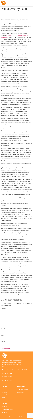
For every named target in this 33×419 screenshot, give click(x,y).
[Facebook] (5, 412)
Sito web (3, 341)
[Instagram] (2, 412)
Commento (4, 308)
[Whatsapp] (7, 412)
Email (3, 335)
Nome (3, 328)
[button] (30, 3)
